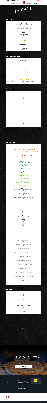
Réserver (35, 3)
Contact (32, 3)
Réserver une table (23, 366)
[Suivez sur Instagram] (7, 382)
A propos (14, 3)
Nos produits (20, 3)
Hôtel (27, 3)
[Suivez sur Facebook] (6, 382)
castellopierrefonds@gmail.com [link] (22, 388)
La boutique (29, 3)
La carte (17, 3)
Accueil (11, 3)
